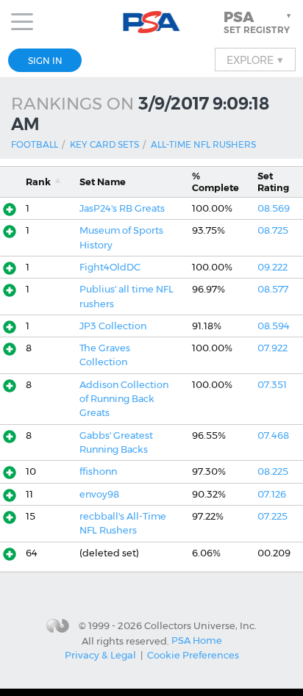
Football (34, 144)
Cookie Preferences (193, 655)
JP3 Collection (112, 325)
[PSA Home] (152, 22)
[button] (258, 22)
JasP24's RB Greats (122, 208)
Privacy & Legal (100, 655)
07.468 (273, 435)
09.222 (272, 267)
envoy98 (99, 494)
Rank (38, 181)
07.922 (272, 348)
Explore (255, 59)
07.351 (272, 384)
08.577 (272, 289)
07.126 (271, 494)
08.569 (273, 208)
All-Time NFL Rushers (203, 144)
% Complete (215, 182)
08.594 (273, 325)
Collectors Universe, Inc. (200, 625)
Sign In (45, 60)
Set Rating (273, 182)
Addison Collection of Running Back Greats (123, 399)
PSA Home (196, 640)
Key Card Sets (104, 144)
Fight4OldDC (109, 267)
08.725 (272, 230)
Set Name (102, 181)
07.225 (272, 516)
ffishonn (98, 471)
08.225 (272, 471)
